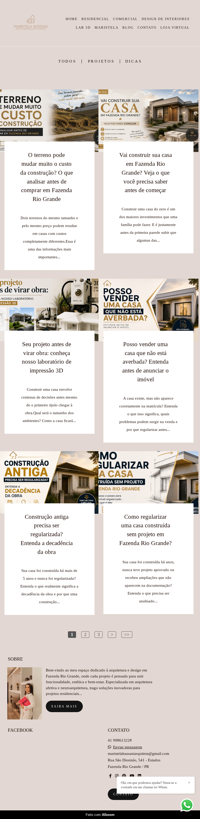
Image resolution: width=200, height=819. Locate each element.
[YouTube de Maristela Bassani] (132, 776)
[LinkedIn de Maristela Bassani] (139, 776)
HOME (72, 19)
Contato (123, 794)
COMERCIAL (125, 19)
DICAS (133, 61)
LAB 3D (83, 27)
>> (126, 634)
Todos (67, 61)
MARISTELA (106, 27)
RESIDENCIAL (95, 19)
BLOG (128, 27)
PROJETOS (101, 61)
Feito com (100, 815)
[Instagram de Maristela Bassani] (116, 776)
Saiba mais (64, 706)
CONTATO (147, 27)
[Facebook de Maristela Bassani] (110, 776)
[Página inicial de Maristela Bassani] (30, 23)
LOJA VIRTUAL (175, 27)
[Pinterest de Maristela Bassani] (124, 776)
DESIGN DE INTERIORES (166, 19)
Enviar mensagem (127, 747)
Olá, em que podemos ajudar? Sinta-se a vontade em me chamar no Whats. (149, 785)
